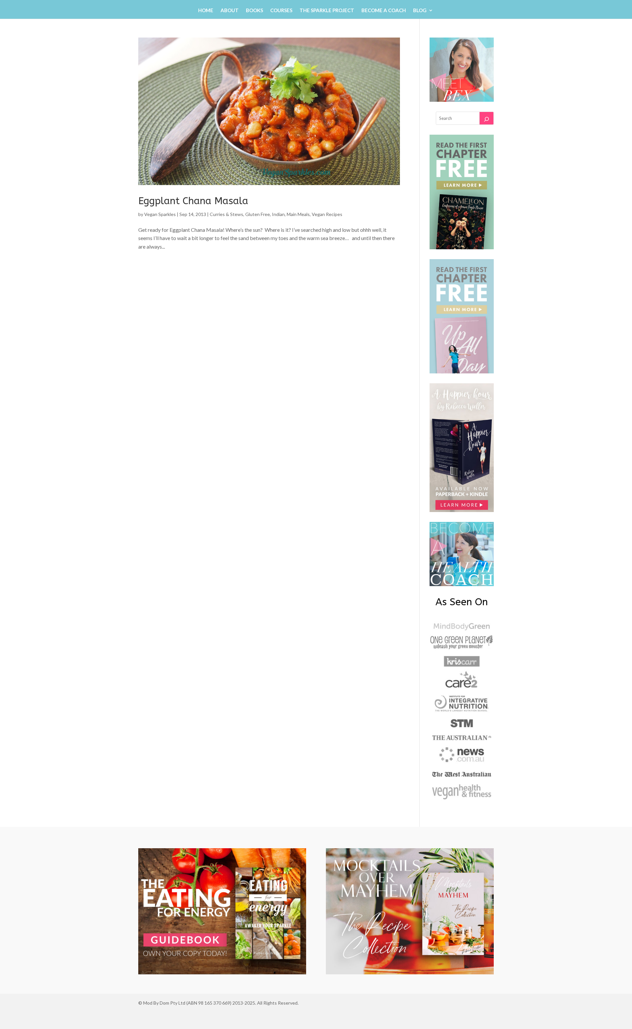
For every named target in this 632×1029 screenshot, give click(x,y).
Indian (278, 214)
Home (205, 10)
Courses (281, 10)
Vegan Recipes (327, 214)
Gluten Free (257, 214)
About (230, 10)
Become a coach (383, 10)
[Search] (486, 118)
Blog (420, 10)
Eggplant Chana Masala (193, 201)
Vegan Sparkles (160, 214)
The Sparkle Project (327, 10)
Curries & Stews (226, 214)
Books (254, 10)
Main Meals (298, 214)
